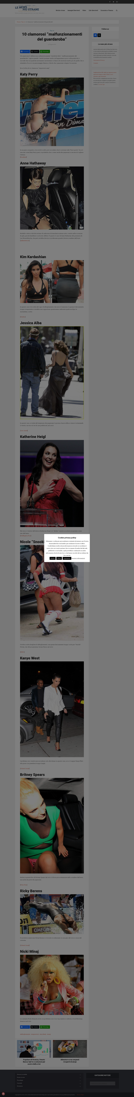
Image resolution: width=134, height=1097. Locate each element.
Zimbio (23, 317)
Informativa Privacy (99, 60)
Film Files (24, 885)
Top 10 (23, 22)
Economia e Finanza (107, 10)
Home (18, 22)
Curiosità (19, 1083)
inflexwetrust (25, 240)
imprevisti (35, 1034)
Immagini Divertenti (74, 10)
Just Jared (24, 430)
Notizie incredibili (22, 1074)
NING (22, 652)
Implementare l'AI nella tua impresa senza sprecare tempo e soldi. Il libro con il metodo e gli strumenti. (104, 74)
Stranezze (20, 1086)
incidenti (43, 1034)
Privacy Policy (80, 1094)
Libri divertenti (93, 10)
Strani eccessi (21, 1077)
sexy (49, 1034)
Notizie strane (60, 10)
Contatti (95, 63)
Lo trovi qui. (101, 84)
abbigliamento (25, 1034)
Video (84, 10)
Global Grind (25, 768)
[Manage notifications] (3, 1093)
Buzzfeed (23, 157)
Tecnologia (20, 1080)
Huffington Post (26, 536)
